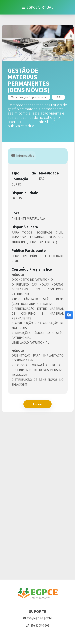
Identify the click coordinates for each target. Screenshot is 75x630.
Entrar (37, 404)
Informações (25, 155)
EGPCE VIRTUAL (39, 7)
